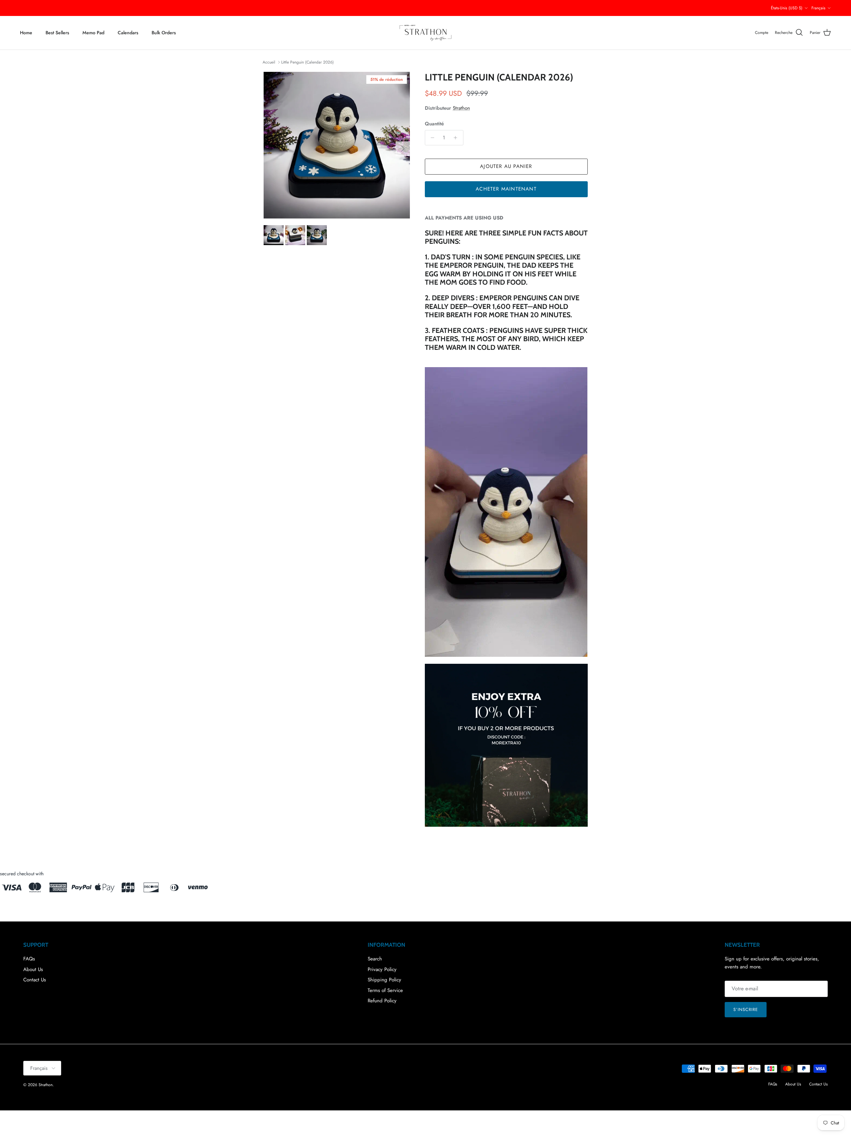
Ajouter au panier (506, 166)
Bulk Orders (164, 32)
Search (375, 958)
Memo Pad (93, 32)
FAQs (29, 958)
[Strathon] (425, 33)
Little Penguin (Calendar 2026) (307, 62)
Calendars (128, 32)
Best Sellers (57, 32)
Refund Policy (382, 1000)
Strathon (461, 108)
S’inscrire (745, 1009)
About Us (33, 969)
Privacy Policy (382, 969)
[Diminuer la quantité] (431, 137)
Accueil (269, 62)
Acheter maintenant (506, 189)
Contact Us (34, 979)
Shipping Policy (384, 979)
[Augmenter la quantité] (457, 137)
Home (26, 32)
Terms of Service (385, 990)
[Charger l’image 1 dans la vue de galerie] (337, 145)
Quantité (434, 123)
